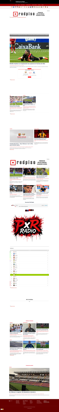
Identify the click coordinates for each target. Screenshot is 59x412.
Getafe (16, 264)
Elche (15, 276)
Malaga (16, 283)
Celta (15, 269)
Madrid (16, 260)
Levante (16, 285)
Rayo (15, 274)
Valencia (16, 271)
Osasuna (16, 278)
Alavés (15, 253)
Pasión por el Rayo (20, 1)
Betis (15, 262)
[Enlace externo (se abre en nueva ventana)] (29, 14)
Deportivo (16, 267)
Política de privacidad (29, 408)
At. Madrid (16, 255)
